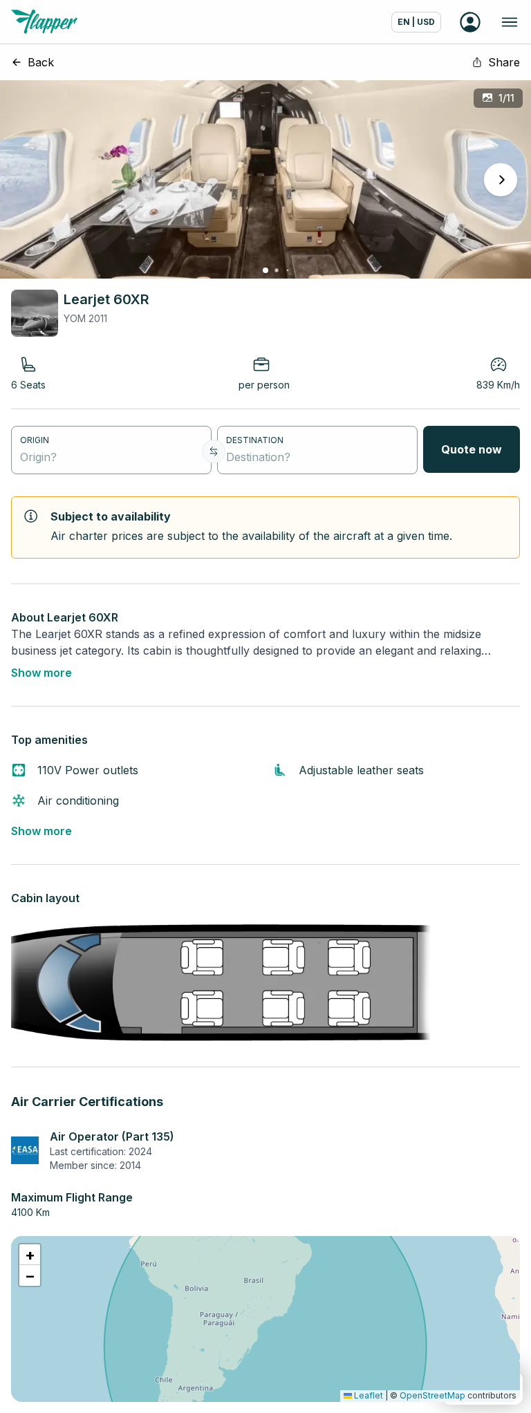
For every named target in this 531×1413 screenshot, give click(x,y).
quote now (471, 449)
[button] (29, 1254)
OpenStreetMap (432, 1395)
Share (504, 62)
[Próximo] (500, 179)
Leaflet (367, 1395)
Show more (41, 673)
